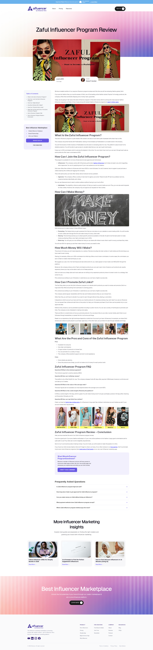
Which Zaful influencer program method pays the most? (73, 507)
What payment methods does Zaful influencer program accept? (75, 502)
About (54, 8)
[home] (36, 8)
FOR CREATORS (37, 145)
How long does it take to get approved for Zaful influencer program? (76, 492)
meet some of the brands (86, 449)
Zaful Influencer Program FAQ (35, 113)
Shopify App (83, 633)
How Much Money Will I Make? (35, 105)
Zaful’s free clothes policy (72, 402)
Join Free (96, 630)
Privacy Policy (114, 646)
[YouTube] (28, 638)
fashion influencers (98, 163)
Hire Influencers (84, 627)
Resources (69, 8)
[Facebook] (39, 638)
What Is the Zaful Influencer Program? (37, 97)
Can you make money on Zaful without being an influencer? (74, 497)
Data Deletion (122, 646)
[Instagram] (36, 638)
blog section (114, 447)
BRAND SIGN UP (37, 140)
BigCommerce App (84, 635)
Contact (110, 635)
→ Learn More (93, 2)
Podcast (111, 633)
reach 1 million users (113, 102)
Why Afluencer (83, 638)
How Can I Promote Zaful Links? (35, 107)
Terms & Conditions (103, 646)
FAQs (120, 630)
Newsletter (96, 633)
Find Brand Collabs (99, 627)
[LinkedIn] (32, 638)
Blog (120, 627)
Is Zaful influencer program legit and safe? (69, 486)
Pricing (61, 8)
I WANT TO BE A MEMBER (67, 470)
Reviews (111, 630)
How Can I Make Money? (34, 103)
